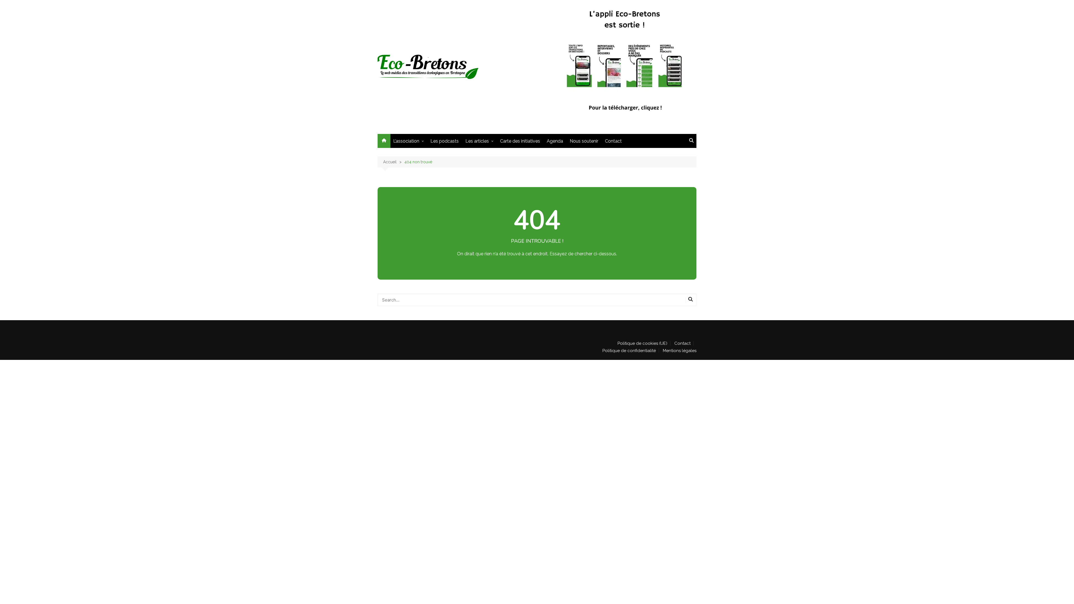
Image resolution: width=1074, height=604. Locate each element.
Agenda (555, 141)
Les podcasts (444, 141)
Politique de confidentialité (629, 350)
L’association (406, 141)
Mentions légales (679, 350)
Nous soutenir (584, 141)
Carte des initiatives (520, 141)
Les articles (477, 141)
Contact (613, 141)
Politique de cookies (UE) (642, 343)
